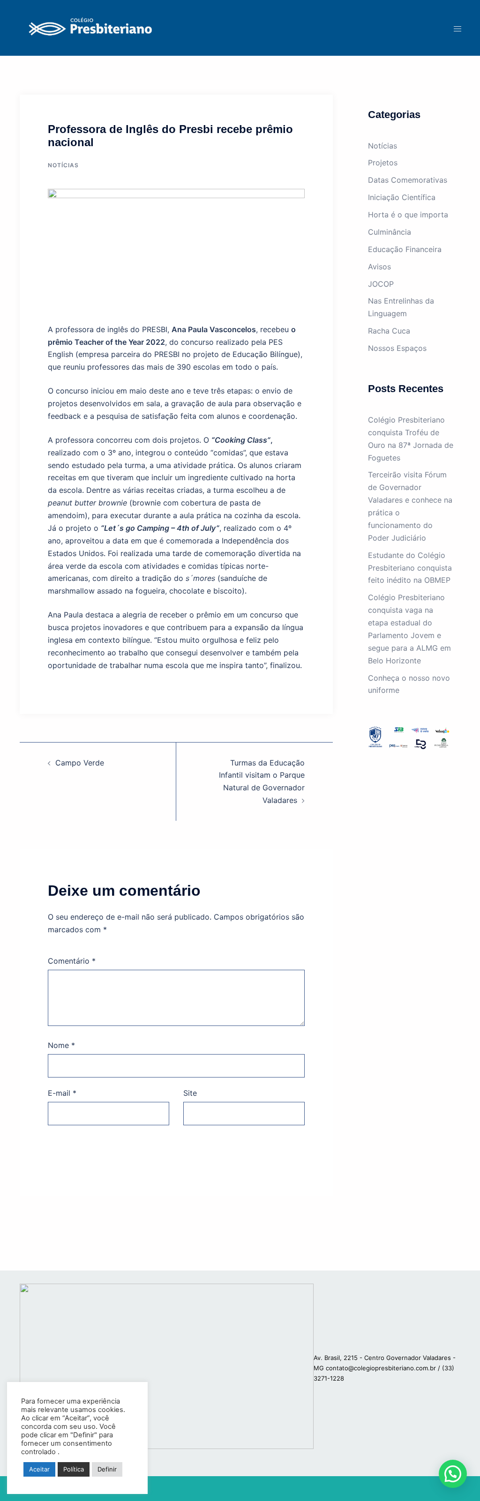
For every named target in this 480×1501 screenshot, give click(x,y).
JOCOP (381, 284)
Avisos (379, 266)
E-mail (62, 1093)
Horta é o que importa (408, 214)
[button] (453, 1474)
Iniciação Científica (401, 197)
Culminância (389, 232)
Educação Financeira (405, 249)
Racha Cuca (389, 330)
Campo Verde (79, 762)
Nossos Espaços (397, 348)
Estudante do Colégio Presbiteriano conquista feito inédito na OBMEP (410, 567)
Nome (61, 1045)
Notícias (63, 165)
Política (73, 1469)
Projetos (383, 162)
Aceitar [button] (39, 1469)
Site (190, 1093)
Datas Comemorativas (407, 180)
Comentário (72, 961)
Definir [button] (107, 1469)
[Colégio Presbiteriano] (88, 27)
